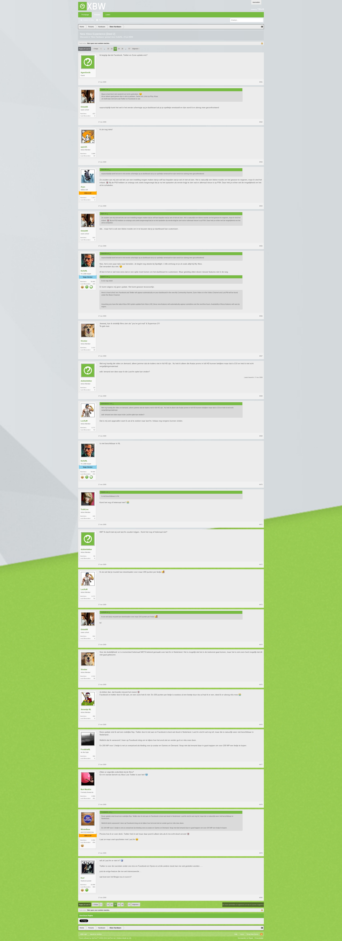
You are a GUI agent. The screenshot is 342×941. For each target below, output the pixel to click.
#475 (261, 684)
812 (94, 113)
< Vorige (95, 48)
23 (111, 48)
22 (108, 48)
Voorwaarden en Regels (245, 938)
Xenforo (99, 934)
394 (94, 756)
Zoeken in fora (88, 20)
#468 (261, 396)
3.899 (93, 153)
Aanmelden (256, 2)
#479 (261, 853)
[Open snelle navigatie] (262, 27)
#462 (261, 122)
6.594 (93, 840)
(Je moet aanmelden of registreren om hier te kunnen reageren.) (243, 904)
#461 (261, 82)
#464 (261, 206)
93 (94, 387)
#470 (261, 484)
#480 (261, 897)
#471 (261, 524)
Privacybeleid (258, 938)
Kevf (82, 878)
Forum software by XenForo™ (97, 938)
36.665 (93, 281)
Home (242, 934)
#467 (261, 356)
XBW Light (83, 934)
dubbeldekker (86, 381)
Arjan (83, 187)
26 (122, 48)
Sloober (84, 341)
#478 (261, 804)
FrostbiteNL (85, 749)
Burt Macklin (86, 789)
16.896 (93, 884)
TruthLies (84, 509)
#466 (261, 316)
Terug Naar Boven (252, 934)
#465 (261, 246)
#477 (261, 764)
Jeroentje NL (86, 709)
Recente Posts (104, 20)
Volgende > (135, 48)
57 (129, 48)
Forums (97, 15)
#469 (261, 436)
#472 (261, 564)
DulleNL (119, 37)
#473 (261, 604)
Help (235, 934)
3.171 (93, 427)
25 (119, 48)
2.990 (93, 796)
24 (115, 49)
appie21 (84, 147)
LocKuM (84, 421)
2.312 (93, 347)
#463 (261, 162)
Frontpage (85, 15)
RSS (261, 934)
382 (94, 716)
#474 (261, 644)
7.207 (93, 197)
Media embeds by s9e (124, 938)
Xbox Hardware (97, 37)
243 (94, 516)
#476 (261, 724)
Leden (108, 15)
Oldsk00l (84, 107)
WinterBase (85, 829)
